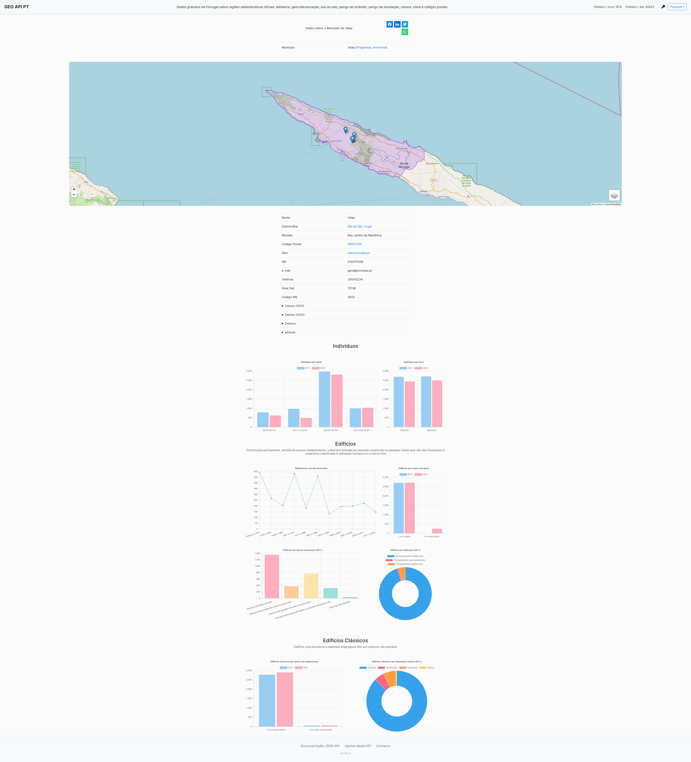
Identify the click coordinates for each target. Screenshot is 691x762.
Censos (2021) (295, 314)
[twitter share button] (405, 24)
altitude (290, 332)
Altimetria (379, 47)
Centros (290, 323)
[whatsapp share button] (405, 32)
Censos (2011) (294, 306)
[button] (345, 130)
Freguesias (364, 47)
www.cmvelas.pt (359, 253)
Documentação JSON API (320, 746)
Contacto (383, 746)
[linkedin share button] (397, 24)
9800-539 (355, 244)
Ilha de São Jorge (360, 226)
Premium (676, 7)
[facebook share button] (390, 24)
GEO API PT (16, 6)
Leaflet (598, 204)
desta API (358, 746)
